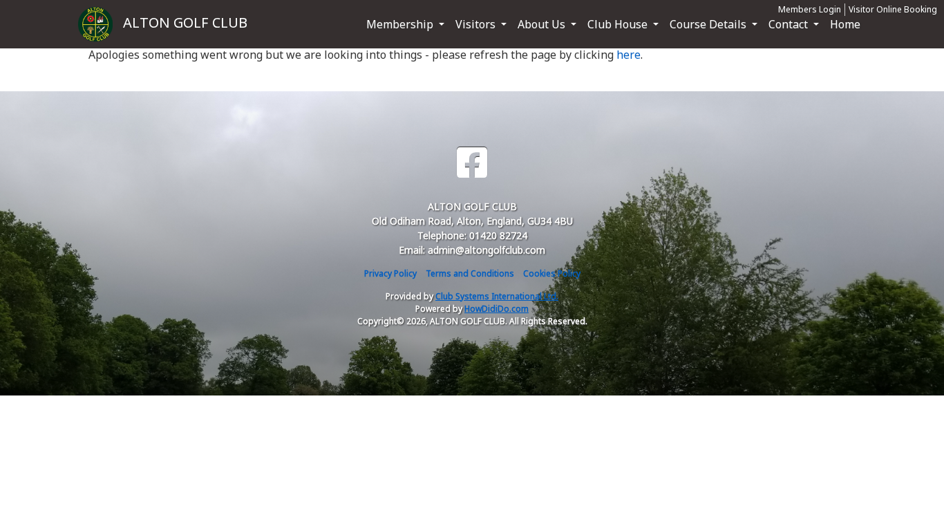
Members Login (809, 9)
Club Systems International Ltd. (496, 296)
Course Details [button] (709, 24)
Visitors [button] (476, 24)
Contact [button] (789, 24)
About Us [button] (543, 24)
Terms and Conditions (470, 273)
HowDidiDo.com (496, 309)
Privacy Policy (390, 273)
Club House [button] (618, 24)
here (628, 54)
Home (845, 24)
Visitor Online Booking (893, 9)
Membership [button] (401, 24)
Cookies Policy (551, 273)
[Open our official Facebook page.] (472, 163)
